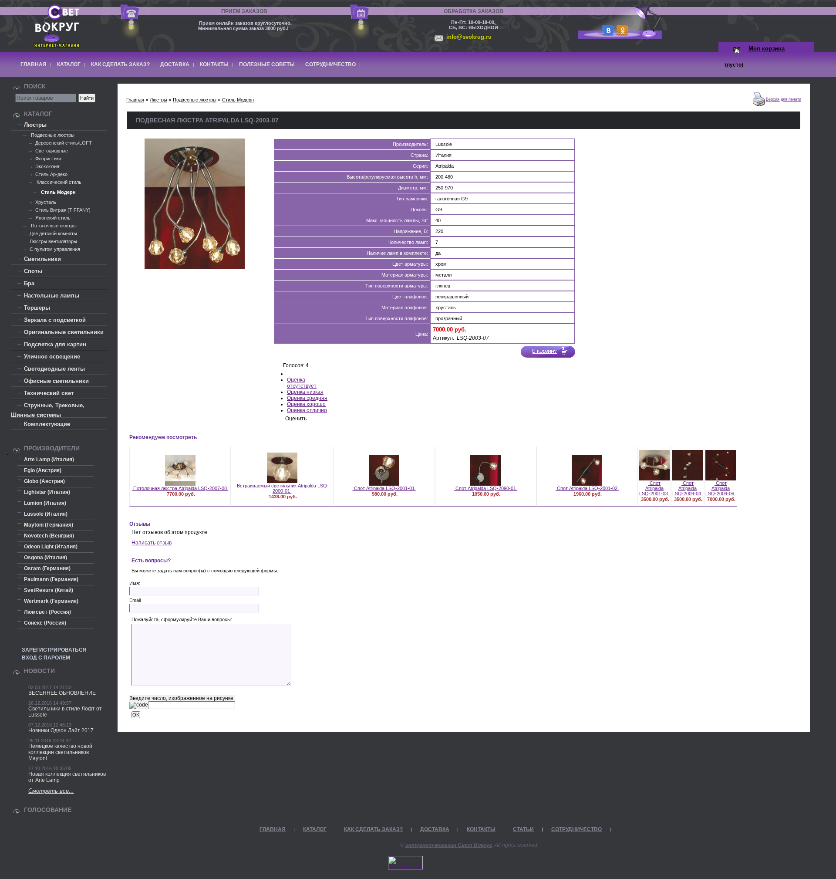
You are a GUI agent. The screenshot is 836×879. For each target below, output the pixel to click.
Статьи (523, 829)
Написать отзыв (151, 543)
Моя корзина (766, 48)
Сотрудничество (330, 64)
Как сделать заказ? (120, 64)
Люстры (35, 125)
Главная (33, 64)
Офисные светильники (56, 381)
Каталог (69, 64)
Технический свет (49, 393)
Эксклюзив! (48, 166)
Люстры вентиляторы (53, 241)
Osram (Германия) (47, 568)
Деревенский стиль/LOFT (63, 142)
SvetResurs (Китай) (48, 590)
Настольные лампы (51, 295)
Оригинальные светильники (64, 332)
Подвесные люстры (52, 135)
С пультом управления (55, 249)
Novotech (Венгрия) (49, 536)
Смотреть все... (51, 791)
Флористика (48, 158)
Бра (29, 283)
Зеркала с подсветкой (55, 320)
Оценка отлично (307, 410)
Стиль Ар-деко (51, 174)
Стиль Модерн (58, 192)
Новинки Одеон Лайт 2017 (61, 730)
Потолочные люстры (53, 225)
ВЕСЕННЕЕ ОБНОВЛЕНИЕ (62, 693)
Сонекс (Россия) (45, 623)
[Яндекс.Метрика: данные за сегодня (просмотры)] (405, 862)
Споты (33, 271)
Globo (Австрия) (44, 481)
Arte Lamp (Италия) (49, 459)
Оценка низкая (305, 392)
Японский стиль (53, 217)
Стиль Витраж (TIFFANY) (63, 210)
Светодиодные (51, 150)
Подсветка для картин (55, 344)
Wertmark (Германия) (51, 601)
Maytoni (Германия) (48, 525)
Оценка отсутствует (302, 383)
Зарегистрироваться (54, 650)
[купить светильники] (606, 33)
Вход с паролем (46, 658)
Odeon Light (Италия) (51, 547)
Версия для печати (783, 99)
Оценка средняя (307, 398)
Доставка (174, 64)
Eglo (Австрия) (42, 470)
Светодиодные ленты (54, 368)
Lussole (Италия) (45, 514)
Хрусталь (45, 202)
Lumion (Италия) (45, 503)
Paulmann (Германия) (51, 579)
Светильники (42, 259)
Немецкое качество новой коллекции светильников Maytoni (60, 752)
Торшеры (37, 307)
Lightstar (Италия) (47, 492)
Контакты (214, 64)
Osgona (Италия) (45, 557)
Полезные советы (267, 64)
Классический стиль (58, 182)
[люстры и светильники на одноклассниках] (621, 33)
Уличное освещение (52, 356)
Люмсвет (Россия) (47, 612)
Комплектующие (47, 424)
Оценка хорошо (306, 404)
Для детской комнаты (53, 233)
